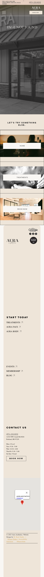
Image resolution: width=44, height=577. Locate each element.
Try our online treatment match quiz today (11, 2)
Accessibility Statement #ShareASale (16, 540)
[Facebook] (33, 234)
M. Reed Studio (19, 537)
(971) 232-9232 (35, 2)
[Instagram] (36, 234)
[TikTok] (30, 234)
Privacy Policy (12, 539)
